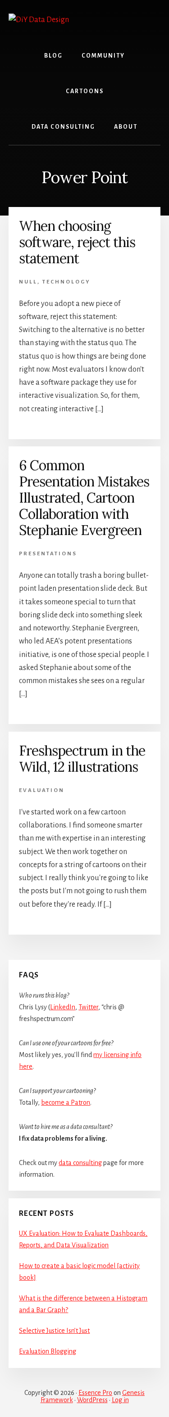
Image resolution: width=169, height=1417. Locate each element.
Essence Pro (95, 1392)
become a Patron (65, 1102)
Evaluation (41, 790)
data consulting (80, 1162)
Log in (120, 1400)
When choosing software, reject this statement (77, 242)
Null (28, 282)
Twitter (88, 1007)
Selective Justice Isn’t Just (54, 1330)
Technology (66, 282)
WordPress (92, 1400)
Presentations (48, 554)
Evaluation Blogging (47, 1351)
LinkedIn (62, 1007)
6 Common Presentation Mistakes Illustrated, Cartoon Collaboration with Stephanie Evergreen (84, 498)
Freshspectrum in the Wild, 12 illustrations (82, 758)
